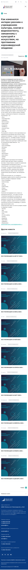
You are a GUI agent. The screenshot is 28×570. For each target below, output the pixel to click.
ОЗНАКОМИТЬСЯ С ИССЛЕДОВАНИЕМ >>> (11, 224)
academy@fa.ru (5, 531)
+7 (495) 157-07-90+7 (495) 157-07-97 (5, 522)
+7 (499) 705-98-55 (5, 544)
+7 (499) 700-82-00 (5, 536)
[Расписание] (16, 2)
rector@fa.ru (4, 538)
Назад (5, 13)
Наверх (22, 487)
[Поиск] (21, 2)
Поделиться (21, 56)
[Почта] (23, 2)
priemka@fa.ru (4, 525)
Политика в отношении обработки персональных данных (13, 559)
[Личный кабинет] (18, 2)
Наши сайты (5, 1)
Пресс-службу (16, 513)
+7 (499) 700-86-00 (5, 549)
